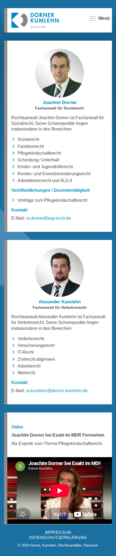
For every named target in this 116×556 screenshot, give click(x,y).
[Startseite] (37, 20)
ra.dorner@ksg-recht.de (50, 218)
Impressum (58, 532)
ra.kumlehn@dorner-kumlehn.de (59, 390)
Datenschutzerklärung (58, 537)
